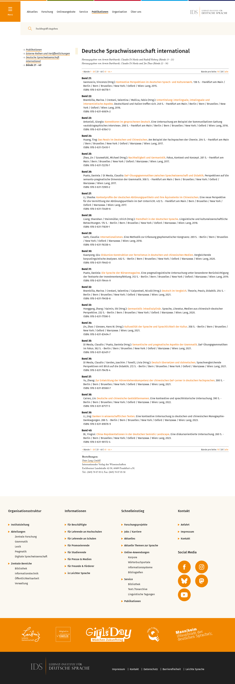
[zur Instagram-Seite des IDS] (201, 567)
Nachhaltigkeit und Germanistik (146, 157)
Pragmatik (21, 551)
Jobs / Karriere (132, 531)
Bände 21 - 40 (33, 65)
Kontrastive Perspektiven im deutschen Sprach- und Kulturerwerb (154, 82)
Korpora (132, 557)
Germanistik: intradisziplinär (144, 308)
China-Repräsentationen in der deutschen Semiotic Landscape (132, 434)
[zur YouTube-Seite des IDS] (184, 594)
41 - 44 (107, 71)
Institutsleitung (20, 524)
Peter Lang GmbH (91, 460)
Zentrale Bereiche (21, 563)
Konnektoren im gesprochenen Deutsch (127, 121)
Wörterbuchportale (139, 562)
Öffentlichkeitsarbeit (27, 578)
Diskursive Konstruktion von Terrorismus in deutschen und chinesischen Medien (147, 254)
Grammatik (21, 541)
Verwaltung (21, 583)
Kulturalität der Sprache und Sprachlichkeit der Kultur (155, 326)
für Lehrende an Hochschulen (85, 531)
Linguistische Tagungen (141, 594)
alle (226, 71)
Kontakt (185, 538)
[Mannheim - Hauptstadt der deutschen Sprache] (194, 635)
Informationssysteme (140, 567)
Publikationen (34, 49)
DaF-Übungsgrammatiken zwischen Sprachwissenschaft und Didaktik (164, 175)
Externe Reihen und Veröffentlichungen (48, 53)
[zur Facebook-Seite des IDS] (184, 567)
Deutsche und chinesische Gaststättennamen (123, 398)
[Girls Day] (109, 635)
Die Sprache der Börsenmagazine (121, 272)
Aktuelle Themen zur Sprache (141, 545)
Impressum (187, 531)
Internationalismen (111, 237)
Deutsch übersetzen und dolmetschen (173, 362)
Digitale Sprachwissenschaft (31, 556)
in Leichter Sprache (79, 573)
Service (128, 579)
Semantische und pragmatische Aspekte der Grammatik (164, 344)
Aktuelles (129, 538)
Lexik (18, 546)
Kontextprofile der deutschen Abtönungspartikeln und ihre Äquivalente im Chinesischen (147, 197)
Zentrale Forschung (26, 536)
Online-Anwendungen (136, 552)
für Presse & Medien (79, 559)
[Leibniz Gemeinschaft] (31, 635)
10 (218, 71)
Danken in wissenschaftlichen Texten (113, 416)
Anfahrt (185, 524)
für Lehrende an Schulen (82, 538)
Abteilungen (18, 531)
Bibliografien (135, 572)
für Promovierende (79, 545)
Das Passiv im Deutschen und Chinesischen (122, 139)
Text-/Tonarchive (137, 589)
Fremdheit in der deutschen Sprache (157, 219)
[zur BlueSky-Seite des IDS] (184, 581)
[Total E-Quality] (153, 635)
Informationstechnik (26, 573)
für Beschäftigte (77, 524)
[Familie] (63, 635)
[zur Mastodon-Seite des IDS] (201, 581)
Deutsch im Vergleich (174, 290)
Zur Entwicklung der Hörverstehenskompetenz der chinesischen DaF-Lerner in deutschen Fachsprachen (155, 380)
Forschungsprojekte (135, 524)
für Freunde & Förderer (81, 566)
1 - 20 (92, 71)
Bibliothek (21, 568)
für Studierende (77, 552)
